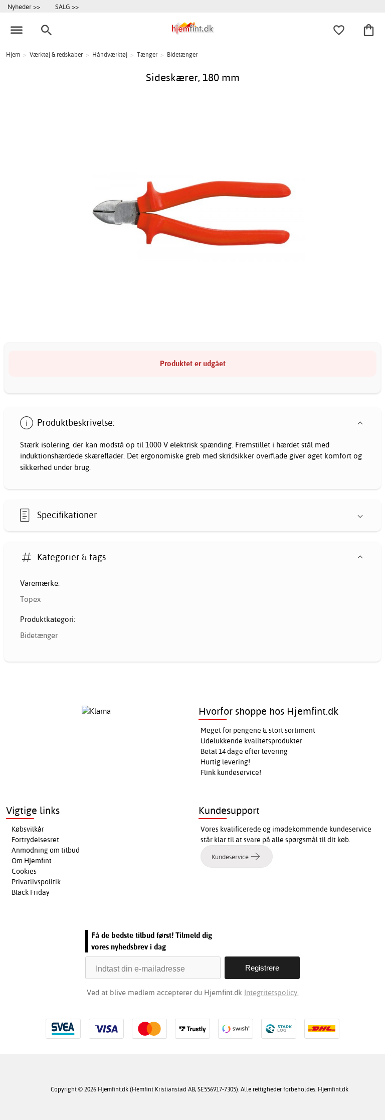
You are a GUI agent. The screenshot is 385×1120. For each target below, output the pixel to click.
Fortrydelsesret (35, 839)
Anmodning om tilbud (46, 850)
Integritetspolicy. (271, 992)
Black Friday (31, 892)
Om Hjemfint (32, 860)
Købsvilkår (28, 829)
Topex (30, 599)
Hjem (13, 54)
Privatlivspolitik (36, 881)
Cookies (24, 871)
